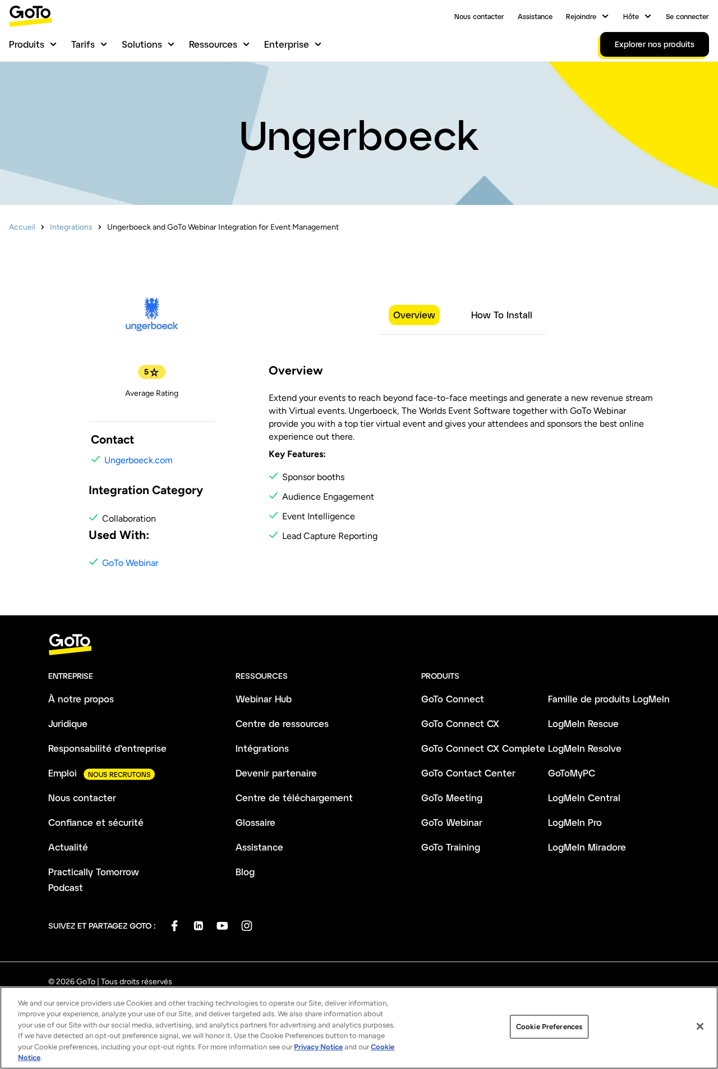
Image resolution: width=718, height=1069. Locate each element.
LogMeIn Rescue (583, 723)
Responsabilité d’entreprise (107, 748)
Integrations (71, 227)
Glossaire (255, 822)
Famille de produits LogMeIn (609, 698)
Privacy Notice (318, 1047)
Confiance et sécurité (96, 822)
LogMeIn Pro (575, 822)
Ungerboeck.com (138, 460)
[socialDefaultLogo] (174, 925)
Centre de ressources (282, 723)
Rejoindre (581, 16)
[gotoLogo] (31, 16)
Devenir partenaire (276, 773)
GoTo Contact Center (468, 773)
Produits (26, 44)
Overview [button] (414, 314)
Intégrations (262, 748)
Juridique (68, 723)
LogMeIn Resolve (585, 748)
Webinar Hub (264, 698)
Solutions (142, 44)
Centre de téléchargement (294, 797)
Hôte (631, 16)
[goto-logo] (359, 644)
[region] (359, 1027)
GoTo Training (450, 847)
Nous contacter (479, 16)
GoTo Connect (452, 698)
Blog (245, 871)
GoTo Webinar (130, 563)
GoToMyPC (571, 773)
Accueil (22, 227)
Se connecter (687, 16)
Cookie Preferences (549, 1026)
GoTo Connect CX (460, 723)
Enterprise (286, 44)
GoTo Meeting (451, 797)
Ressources (213, 44)
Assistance (535, 16)
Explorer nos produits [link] (654, 44)
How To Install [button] (501, 314)
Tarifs (83, 44)
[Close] (700, 1026)
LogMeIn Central (584, 797)
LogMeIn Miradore (587, 847)
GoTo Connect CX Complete (483, 748)
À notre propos (81, 698)
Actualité (68, 847)
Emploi (62, 773)
